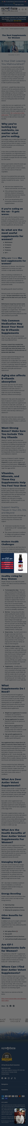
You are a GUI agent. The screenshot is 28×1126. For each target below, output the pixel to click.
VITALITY (7, 566)
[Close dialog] (26, 553)
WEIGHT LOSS (7, 568)
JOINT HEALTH (7, 564)
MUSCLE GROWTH (7, 562)
